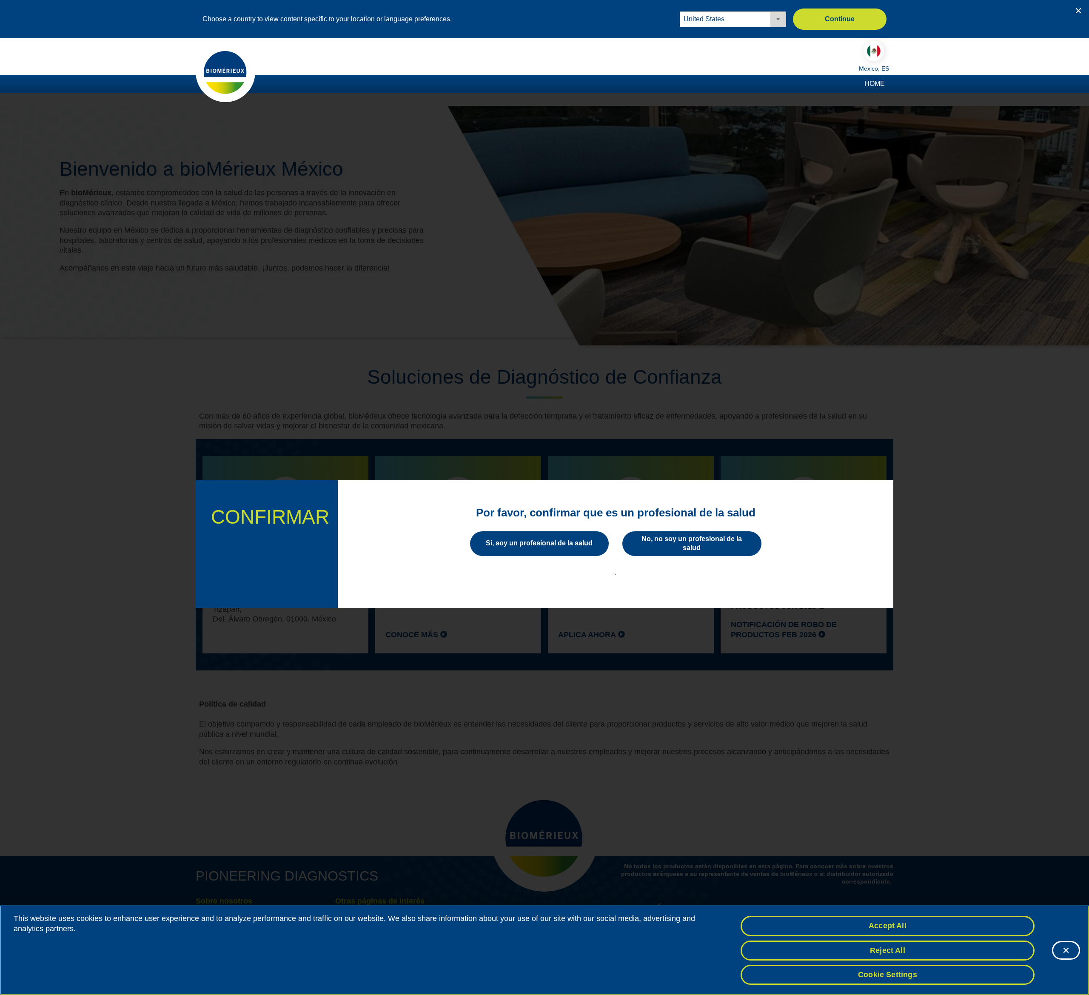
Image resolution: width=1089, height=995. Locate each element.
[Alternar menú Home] (889, 84)
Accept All (888, 925)
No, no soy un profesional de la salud (691, 543)
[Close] (1066, 950)
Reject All (887, 950)
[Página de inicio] (225, 72)
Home (874, 83)
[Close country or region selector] (1078, 10)
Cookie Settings (887, 974)
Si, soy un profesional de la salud (539, 543)
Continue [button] (840, 19)
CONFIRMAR (270, 517)
